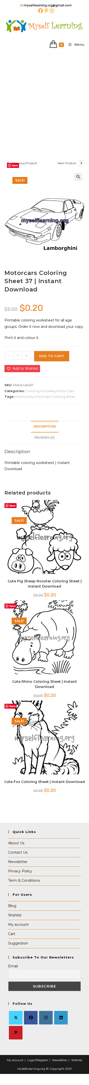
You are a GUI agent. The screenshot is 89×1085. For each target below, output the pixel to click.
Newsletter (17, 862)
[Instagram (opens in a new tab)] (51, 10)
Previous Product (25, 163)
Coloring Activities (40, 391)
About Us (16, 843)
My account (18, 924)
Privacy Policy (20, 871)
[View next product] (81, 163)
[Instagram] (46, 1017)
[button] (78, 177)
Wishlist (15, 915)
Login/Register (37, 1060)
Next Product (67, 163)
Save (15, 165)
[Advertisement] (44, 100)
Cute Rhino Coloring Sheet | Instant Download (44, 684)
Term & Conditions (24, 880)
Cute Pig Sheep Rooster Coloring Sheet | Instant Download (45, 584)
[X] (15, 1017)
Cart (11, 934)
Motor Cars (65, 391)
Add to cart (51, 356)
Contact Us (17, 852)
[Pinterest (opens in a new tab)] (46, 10)
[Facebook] (31, 1017)
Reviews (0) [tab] (44, 437)
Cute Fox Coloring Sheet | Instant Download (44, 782)
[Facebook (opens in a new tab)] (40, 10)
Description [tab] (44, 426)
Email (13, 966)
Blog (12, 906)
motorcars (23, 397)
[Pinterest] (15, 1032)
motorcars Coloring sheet (54, 397)
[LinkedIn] (61, 1017)
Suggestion (18, 943)
